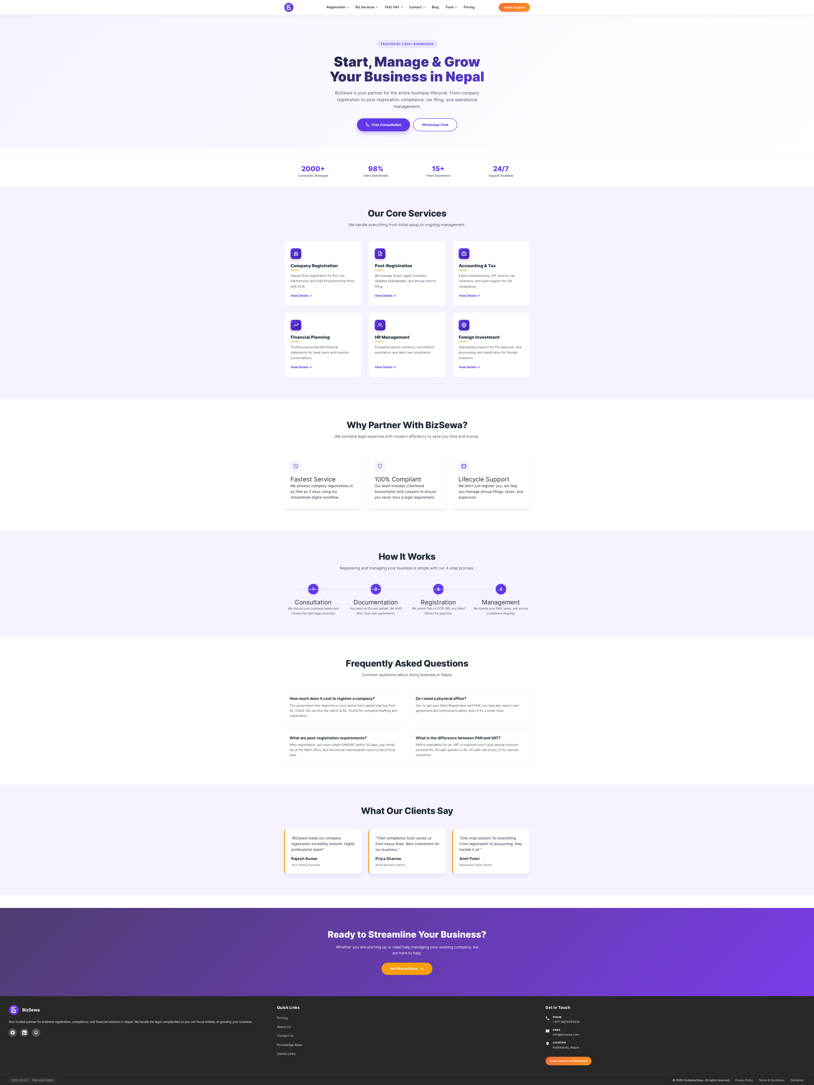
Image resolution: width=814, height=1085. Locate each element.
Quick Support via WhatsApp (568, 1061)
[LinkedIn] (24, 1032)
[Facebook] (12, 1032)
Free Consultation (386, 125)
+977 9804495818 (566, 1021)
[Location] (36, 1032)
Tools (449, 7)
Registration (336, 7)
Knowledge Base (289, 1045)
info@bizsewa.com (566, 1034)
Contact (415, 7)
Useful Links (286, 1054)
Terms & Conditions (772, 1080)
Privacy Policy (744, 1080)
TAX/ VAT (392, 7)
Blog (435, 7)
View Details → (301, 295)
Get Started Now (404, 968)
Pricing (469, 7)
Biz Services (365, 7)
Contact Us (285, 1036)
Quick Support (514, 7)
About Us (284, 1027)
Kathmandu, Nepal (566, 1047)
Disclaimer (797, 1080)
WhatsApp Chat (435, 125)
